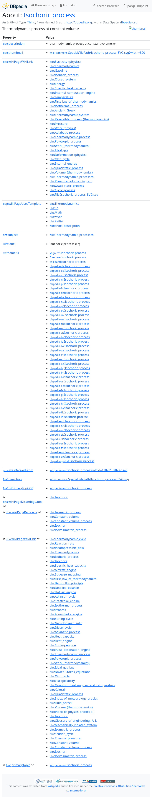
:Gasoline (58, 70)
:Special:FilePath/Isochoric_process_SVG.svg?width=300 (97, 53)
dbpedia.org (128, 22)
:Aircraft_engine (63, 570)
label (9, 244)
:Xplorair (58, 690)
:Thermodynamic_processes (72, 177)
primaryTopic (18, 765)
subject (10, 235)
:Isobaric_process (64, 75)
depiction (12, 479)
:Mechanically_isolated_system (73, 725)
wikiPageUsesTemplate (22, 204)
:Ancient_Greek (62, 110)
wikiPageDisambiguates (22, 502)
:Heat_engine (61, 641)
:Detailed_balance (64, 588)
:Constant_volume (64, 517)
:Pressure (58, 124)
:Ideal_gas (59, 150)
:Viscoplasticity (62, 681)
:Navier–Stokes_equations (70, 672)
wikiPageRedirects (21, 512)
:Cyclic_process (62, 190)
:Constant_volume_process (71, 521)
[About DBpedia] (14, 6)
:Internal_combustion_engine (72, 93)
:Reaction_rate (62, 543)
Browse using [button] (44, 5)
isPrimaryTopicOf (18, 488)
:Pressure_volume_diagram (71, 181)
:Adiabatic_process (65, 132)
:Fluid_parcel (61, 703)
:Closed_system (63, 79)
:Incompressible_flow (67, 548)
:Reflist (56, 221)
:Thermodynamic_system (69, 115)
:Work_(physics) (63, 128)
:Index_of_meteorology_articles (74, 698)
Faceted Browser (107, 6)
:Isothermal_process (66, 106)
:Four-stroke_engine (66, 614)
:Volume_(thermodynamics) (71, 172)
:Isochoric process (68, 253)
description (13, 44)
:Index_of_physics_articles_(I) (72, 712)
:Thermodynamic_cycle (68, 539)
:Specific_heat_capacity (68, 88)
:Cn (54, 208)
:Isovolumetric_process (68, 530)
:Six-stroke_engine (65, 601)
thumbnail (13, 53)
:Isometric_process (65, 512)
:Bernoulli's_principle (66, 583)
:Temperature (61, 97)
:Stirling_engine (63, 645)
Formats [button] (68, 5)
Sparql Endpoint (136, 6)
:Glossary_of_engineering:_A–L (73, 721)
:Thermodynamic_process (70, 137)
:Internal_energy (63, 164)
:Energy (57, 84)
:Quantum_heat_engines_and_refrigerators (82, 685)
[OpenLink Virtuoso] (43, 781)
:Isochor (58, 525)
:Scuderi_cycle (62, 734)
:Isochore (58, 561)
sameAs (11, 253)
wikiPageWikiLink (18, 62)
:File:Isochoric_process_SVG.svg (74, 195)
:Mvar (56, 217)
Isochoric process (49, 15)
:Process (58, 610)
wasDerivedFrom (18, 470)
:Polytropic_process (66, 141)
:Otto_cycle (60, 159)
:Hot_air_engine (63, 592)
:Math (56, 212)
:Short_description (65, 226)
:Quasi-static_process (67, 186)
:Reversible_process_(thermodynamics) (79, 119)
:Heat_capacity (62, 636)
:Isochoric (59, 497)
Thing (31, 22)
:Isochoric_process (71, 488)
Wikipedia (54, 786)
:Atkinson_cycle (62, 597)
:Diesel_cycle (61, 628)
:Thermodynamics (64, 66)
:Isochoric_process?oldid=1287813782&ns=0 (88, 470)
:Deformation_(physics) (68, 155)
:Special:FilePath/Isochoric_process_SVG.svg (89, 479)
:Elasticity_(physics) (65, 62)
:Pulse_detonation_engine (70, 650)
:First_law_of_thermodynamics (73, 101)
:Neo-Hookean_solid (66, 623)
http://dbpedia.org (79, 22)
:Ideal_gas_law (62, 667)
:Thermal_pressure (65, 738)
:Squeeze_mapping (65, 574)
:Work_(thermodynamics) (70, 146)
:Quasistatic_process (66, 168)
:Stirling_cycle (61, 619)
